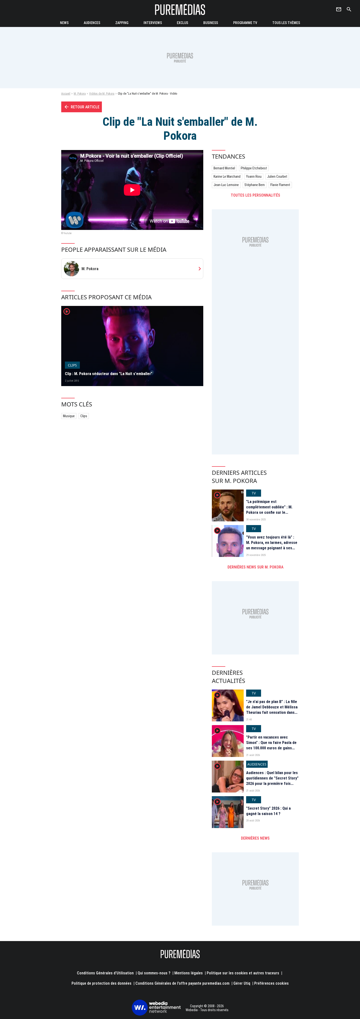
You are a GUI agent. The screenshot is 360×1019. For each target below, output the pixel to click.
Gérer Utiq (241, 983)
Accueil (65, 93)
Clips (83, 416)
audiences (92, 23)
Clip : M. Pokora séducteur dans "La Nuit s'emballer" (108, 373)
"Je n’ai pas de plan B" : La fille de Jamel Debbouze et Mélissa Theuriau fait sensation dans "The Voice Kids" (272, 709)
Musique (69, 416)
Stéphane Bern (254, 185)
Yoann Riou (254, 176)
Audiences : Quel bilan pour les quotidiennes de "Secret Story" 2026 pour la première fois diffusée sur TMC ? (272, 781)
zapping (121, 23)
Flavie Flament (280, 185)
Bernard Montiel (224, 168)
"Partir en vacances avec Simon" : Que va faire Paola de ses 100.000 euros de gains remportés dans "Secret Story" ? (272, 748)
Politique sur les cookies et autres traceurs (243, 973)
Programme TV (245, 23)
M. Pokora (80, 93)
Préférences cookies (271, 983)
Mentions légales (188, 973)
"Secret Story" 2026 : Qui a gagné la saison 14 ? (268, 811)
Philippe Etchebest (254, 168)
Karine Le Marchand (227, 176)
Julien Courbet (277, 176)
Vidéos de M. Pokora (101, 93)
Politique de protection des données (102, 983)
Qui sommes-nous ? (154, 973)
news (64, 23)
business (210, 23)
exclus (182, 23)
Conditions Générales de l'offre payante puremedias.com (182, 983)
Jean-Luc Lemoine (226, 185)
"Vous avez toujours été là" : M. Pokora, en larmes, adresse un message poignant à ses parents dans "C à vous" (271, 545)
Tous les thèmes (286, 23)
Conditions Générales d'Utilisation (105, 973)
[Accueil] (180, 9)
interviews (153, 23)
